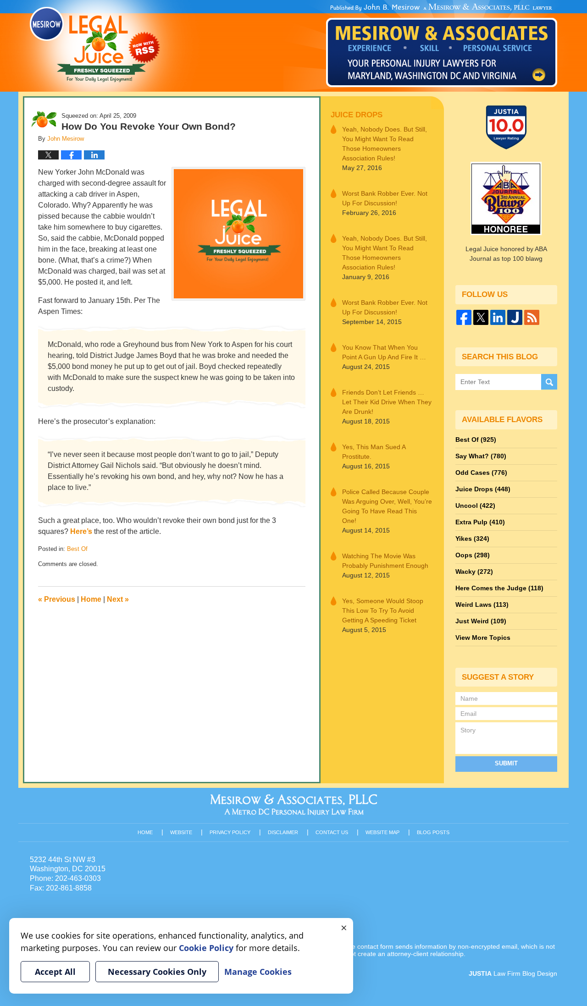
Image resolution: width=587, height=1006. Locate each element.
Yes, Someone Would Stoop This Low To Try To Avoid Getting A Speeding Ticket (382, 610)
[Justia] (514, 317)
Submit (506, 763)
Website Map (382, 832)
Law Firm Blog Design (513, 973)
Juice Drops (356, 114)
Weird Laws (482, 604)
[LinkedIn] (497, 317)
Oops (472, 555)
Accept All (55, 971)
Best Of (77, 548)
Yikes (472, 538)
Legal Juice (95, 44)
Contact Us (332, 832)
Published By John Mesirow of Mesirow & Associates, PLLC (441, 45)
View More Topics (482, 637)
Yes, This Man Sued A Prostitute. (373, 451)
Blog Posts (433, 832)
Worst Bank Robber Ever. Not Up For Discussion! (384, 198)
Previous (56, 599)
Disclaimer (283, 832)
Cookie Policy (206, 947)
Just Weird (480, 621)
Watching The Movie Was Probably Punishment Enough (385, 560)
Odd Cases (481, 472)
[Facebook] (463, 317)
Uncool (475, 505)
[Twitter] (480, 317)
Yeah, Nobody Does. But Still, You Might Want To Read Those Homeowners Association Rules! (384, 144)
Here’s (81, 531)
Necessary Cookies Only (157, 971)
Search (549, 382)
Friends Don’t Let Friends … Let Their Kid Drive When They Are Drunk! (387, 402)
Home (91, 599)
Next (118, 599)
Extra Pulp (480, 522)
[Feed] (531, 317)
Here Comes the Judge (499, 588)
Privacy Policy (230, 832)
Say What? (480, 456)
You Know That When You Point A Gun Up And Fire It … (384, 352)
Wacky (474, 571)
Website (181, 832)
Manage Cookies (258, 971)
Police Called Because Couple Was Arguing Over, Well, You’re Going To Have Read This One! (387, 506)
